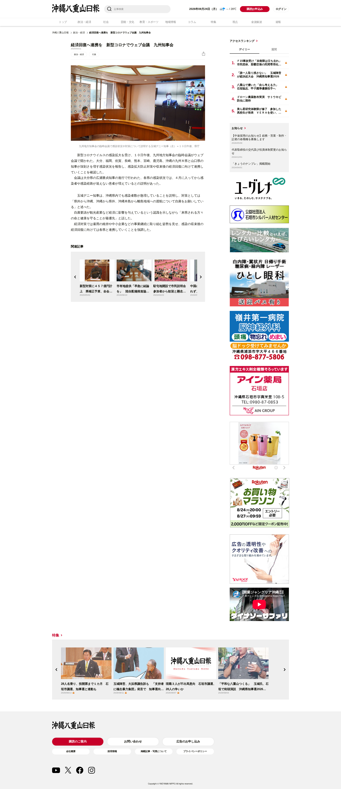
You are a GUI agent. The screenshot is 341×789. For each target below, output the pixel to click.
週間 (274, 49)
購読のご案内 (78, 741)
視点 (235, 21)
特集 (213, 21)
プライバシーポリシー (195, 751)
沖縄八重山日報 (60, 32)
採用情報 (112, 751)
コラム (192, 21)
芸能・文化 (127, 21)
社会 (106, 21)
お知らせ (237, 128)
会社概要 (71, 751)
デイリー (244, 49)
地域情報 (170, 21)
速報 (278, 21)
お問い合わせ (133, 741)
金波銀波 (256, 21)
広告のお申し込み (188, 741)
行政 (94, 54)
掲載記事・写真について (154, 751)
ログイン (281, 9)
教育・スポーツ (149, 21)
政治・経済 (84, 21)
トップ (63, 21)
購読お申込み (255, 9)
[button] (75, 277)
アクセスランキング (242, 40)
